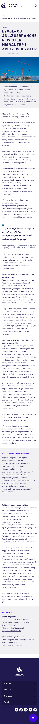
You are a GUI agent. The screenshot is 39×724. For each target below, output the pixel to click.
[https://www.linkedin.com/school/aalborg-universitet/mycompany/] (30, 709)
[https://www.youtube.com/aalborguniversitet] (26, 709)
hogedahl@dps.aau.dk (11, 631)
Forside (4, 15)
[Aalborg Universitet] (11, 5)
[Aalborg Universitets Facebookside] (16, 709)
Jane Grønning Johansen (14, 114)
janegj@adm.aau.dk (14, 645)
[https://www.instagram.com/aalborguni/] (21, 709)
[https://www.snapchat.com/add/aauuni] (35, 709)
